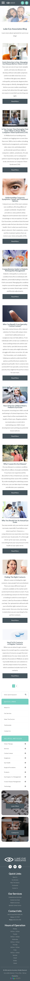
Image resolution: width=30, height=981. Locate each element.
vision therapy (8, 744)
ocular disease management (12, 781)
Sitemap (24, 973)
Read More (15, 101)
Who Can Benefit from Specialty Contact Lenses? (15, 325)
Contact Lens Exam (15, 900)
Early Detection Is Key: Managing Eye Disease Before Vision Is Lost (15, 63)
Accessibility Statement (9, 973)
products (6, 772)
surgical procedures (10, 767)
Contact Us (7, 731)
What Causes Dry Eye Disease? (15, 464)
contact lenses (8, 753)
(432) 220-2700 (17, 919)
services (6, 748)
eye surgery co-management (12, 777)
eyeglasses (7, 758)
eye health (7, 762)
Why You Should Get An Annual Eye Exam (15, 521)
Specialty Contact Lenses (15, 905)
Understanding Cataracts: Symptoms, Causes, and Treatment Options (15, 199)
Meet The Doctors (9, 719)
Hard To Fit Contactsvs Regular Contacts (15, 643)
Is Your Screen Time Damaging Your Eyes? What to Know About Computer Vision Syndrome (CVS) (15, 130)
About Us (7, 707)
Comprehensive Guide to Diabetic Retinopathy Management (15, 270)
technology (7, 786)
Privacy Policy (18, 973)
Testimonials (7, 725)
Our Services (7, 713)
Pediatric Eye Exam (15, 902)
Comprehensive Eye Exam (15, 897)
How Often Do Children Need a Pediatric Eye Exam (15, 406)
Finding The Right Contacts (15, 577)
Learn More (15, 806)
